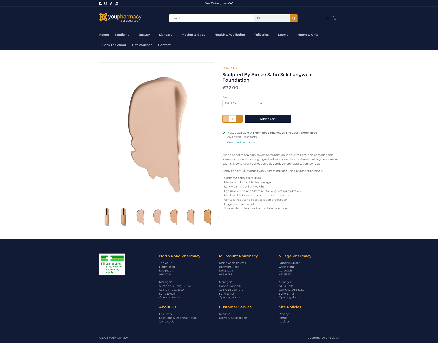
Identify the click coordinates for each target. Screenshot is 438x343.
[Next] (218, 217)
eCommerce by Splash (323, 337)
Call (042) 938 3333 (291, 289)
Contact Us (166, 321)
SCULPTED (229, 67)
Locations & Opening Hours (178, 317)
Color (225, 97)
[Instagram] (105, 3)
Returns (224, 314)
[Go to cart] (335, 18)
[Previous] (94, 217)
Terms (283, 317)
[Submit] (294, 18)
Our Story (165, 314)
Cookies (284, 321)
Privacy (284, 314)
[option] (107, 217)
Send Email (167, 293)
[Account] (327, 18)
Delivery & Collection (233, 317)
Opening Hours (169, 297)
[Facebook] (100, 3)
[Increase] (239, 118)
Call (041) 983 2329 (171, 289)
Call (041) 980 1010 (231, 289)
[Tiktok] (111, 3)
